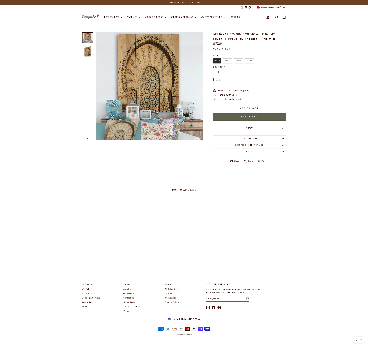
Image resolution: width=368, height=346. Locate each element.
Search (168, 285)
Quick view (106, 244)
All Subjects (170, 298)
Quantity (219, 67)
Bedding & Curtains (182, 17)
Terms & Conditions (132, 306)
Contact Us (128, 298)
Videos (126, 285)
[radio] (217, 60)
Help (249, 152)
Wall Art (132, 17)
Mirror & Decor (154, 17)
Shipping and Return (249, 145)
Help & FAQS (129, 302)
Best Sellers (112, 17)
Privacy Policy (130, 311)
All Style (169, 293)
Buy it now (249, 117)
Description (249, 139)
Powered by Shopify (184, 335)
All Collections (171, 289)
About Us (234, 17)
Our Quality (128, 293)
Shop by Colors (172, 302)
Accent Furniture (211, 17)
